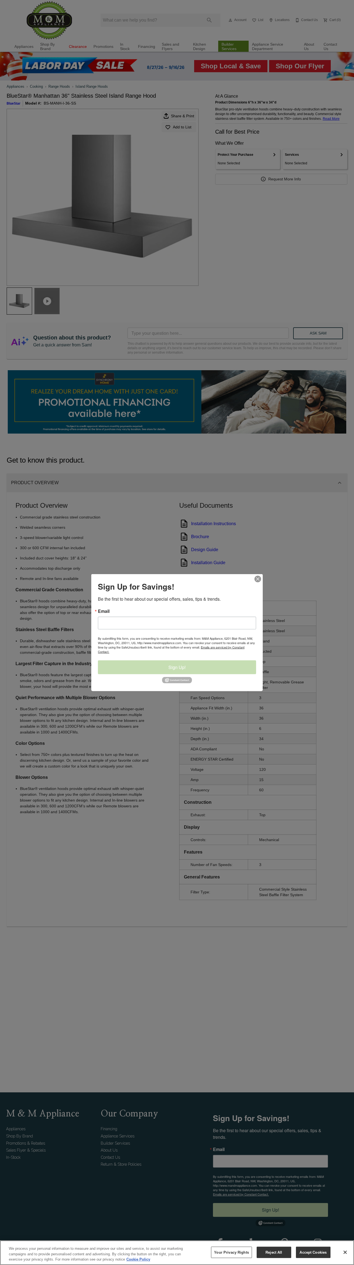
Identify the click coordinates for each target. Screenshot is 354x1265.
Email (104, 611)
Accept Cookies (313, 1252)
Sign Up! (177, 667)
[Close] (345, 1252)
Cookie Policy (138, 1259)
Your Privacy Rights (231, 1252)
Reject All (274, 1252)
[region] (177, 1252)
